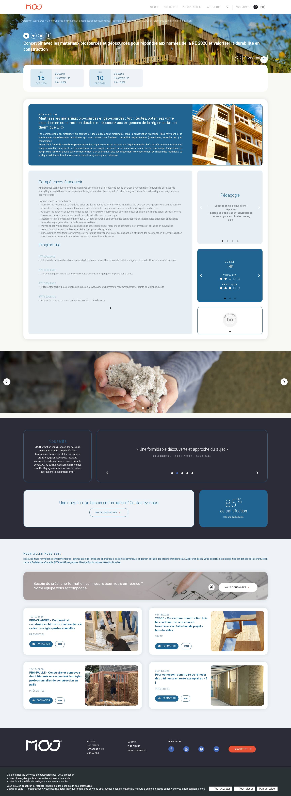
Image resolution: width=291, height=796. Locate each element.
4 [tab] (237, 241)
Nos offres (170, 7)
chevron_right (259, 207)
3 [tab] (232, 241)
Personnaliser (267, 788)
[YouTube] (186, 749)
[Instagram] (201, 749)
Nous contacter (106, 512)
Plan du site (134, 746)
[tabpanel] (110, 278)
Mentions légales (137, 750)
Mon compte (243, 7)
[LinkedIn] (216, 749)
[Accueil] (34, 7)
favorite (263, 7)
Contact (132, 742)
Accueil (154, 7)
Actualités (214, 7)
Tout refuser (245, 788)
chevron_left (201, 207)
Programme (255, 57)
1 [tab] (110, 308)
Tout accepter (221, 788)
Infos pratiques (192, 7)
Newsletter (241, 749)
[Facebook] (171, 749)
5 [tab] (192, 473)
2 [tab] (227, 241)
